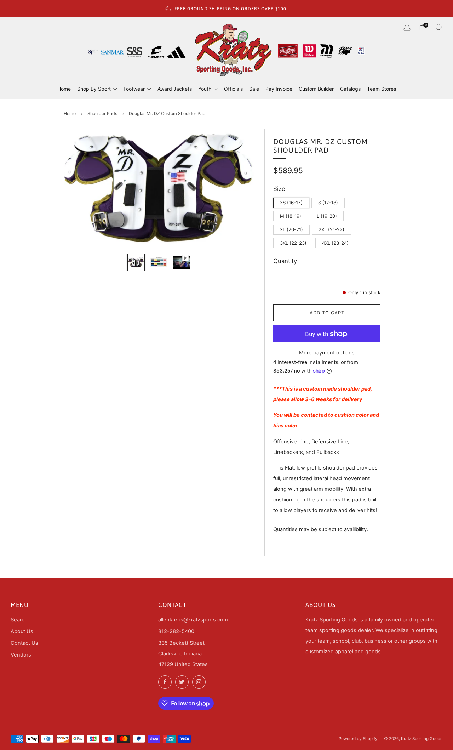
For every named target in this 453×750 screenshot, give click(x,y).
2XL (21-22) (331, 229)
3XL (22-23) (293, 243)
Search (19, 620)
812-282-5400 (176, 631)
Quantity (285, 261)
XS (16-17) (291, 202)
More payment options (327, 353)
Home (70, 113)
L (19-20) (327, 216)
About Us (22, 631)
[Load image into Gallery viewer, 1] (136, 262)
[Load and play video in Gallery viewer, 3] (181, 262)
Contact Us (24, 643)
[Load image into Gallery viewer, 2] (159, 262)
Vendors (21, 655)
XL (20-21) (291, 229)
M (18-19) (290, 216)
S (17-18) (328, 202)
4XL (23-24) (335, 243)
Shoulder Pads (102, 113)
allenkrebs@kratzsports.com (193, 620)
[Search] (438, 27)
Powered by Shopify (358, 738)
